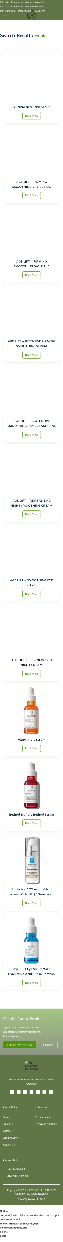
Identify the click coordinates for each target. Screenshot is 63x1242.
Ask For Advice (11, 1137)
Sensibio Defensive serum (31, 107)
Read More (31, 115)
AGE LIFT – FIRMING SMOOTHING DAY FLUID (31, 264)
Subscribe (48, 1044)
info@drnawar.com (17, 1175)
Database (8, 1130)
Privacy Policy (42, 1117)
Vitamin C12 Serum (31, 740)
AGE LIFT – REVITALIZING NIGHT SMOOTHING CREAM (31, 503)
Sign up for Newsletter (19, 1044)
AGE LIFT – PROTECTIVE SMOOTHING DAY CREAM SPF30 (31, 423)
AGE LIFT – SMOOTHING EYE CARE (31, 582)
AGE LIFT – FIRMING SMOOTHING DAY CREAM (31, 184)
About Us (8, 1124)
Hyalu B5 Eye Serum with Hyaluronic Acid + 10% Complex (31, 971)
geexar (32, 1199)
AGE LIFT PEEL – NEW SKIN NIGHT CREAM (31, 662)
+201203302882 (16, 1168)
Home (6, 1117)
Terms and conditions (46, 1124)
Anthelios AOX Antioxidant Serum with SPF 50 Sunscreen (31, 891)
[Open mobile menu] (5, 14)
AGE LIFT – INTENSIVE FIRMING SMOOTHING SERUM (31, 343)
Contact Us (9, 1144)
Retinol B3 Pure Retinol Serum (31, 814)
